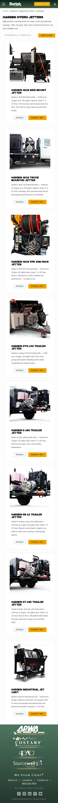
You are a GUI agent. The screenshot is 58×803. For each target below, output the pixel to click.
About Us (12, 780)
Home (5, 11)
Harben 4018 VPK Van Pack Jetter (30, 263)
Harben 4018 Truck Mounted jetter (25, 179)
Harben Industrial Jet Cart (27, 691)
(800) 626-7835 (29, 783)
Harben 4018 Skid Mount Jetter (28, 91)
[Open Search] (55, 3)
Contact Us (42, 4)
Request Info (37, 118)
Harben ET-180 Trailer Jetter (27, 603)
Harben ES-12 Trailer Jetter (26, 516)
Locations (27, 780)
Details (19, 118)
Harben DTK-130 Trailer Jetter (28, 347)
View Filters (47, 35)
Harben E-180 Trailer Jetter (26, 431)
